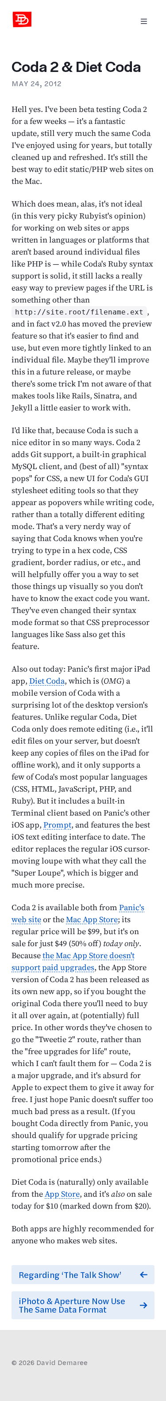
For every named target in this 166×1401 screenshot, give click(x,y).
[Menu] (143, 21)
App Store (62, 1193)
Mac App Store (92, 919)
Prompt (57, 824)
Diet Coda (47, 680)
